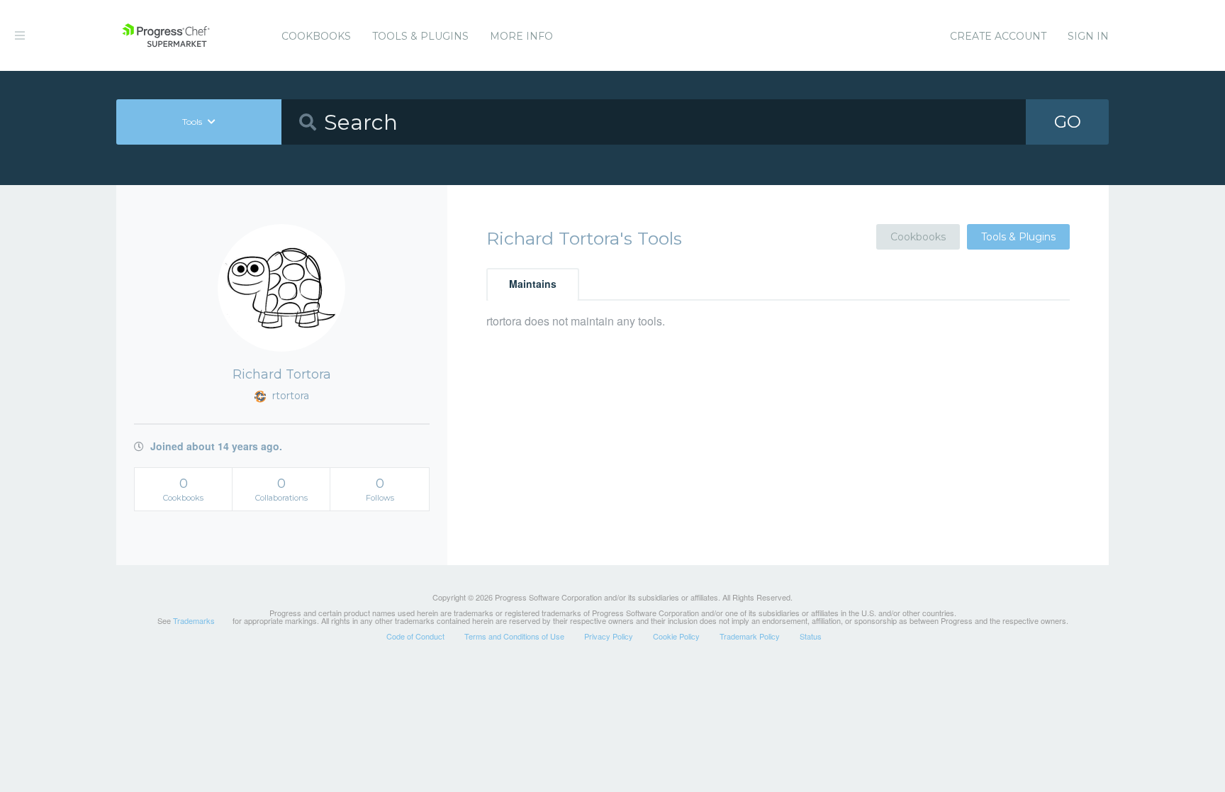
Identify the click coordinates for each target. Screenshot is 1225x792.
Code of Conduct (415, 636)
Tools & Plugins (420, 36)
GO (1067, 121)
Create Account (998, 36)
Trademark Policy (750, 636)
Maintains (532, 284)
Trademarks (194, 620)
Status (811, 636)
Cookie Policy (676, 636)
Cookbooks (316, 36)
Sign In (1088, 36)
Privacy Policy (608, 636)
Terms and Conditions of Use (514, 636)
